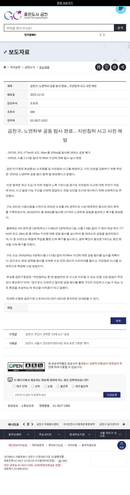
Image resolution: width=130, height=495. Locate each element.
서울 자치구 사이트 (108, 434)
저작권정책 (38, 445)
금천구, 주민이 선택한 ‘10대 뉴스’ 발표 (47, 334)
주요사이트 (45, 434)
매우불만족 (81, 386)
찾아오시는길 (56, 445)
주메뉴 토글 (121, 8)
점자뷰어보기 (98, 67)
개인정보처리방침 (17, 445)
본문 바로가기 (65, 3)
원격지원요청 (89, 445)
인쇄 (114, 67)
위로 (122, 447)
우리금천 (15, 67)
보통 (50, 386)
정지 (28, 424)
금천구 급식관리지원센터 (86, 424)
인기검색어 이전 (100, 35)
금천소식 (30, 67)
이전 (24, 424)
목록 (118, 321)
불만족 (64, 386)
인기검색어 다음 (104, 35)
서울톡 (64, 461)
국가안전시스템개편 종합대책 (52, 424)
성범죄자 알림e (112, 424)
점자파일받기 (106, 67)
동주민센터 (14, 434)
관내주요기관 (77, 434)
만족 (37, 386)
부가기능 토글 (122, 67)
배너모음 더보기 (124, 424)
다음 (32, 424)
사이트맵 (72, 445)
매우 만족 (21, 386)
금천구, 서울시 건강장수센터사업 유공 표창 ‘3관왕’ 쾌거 (57, 343)
